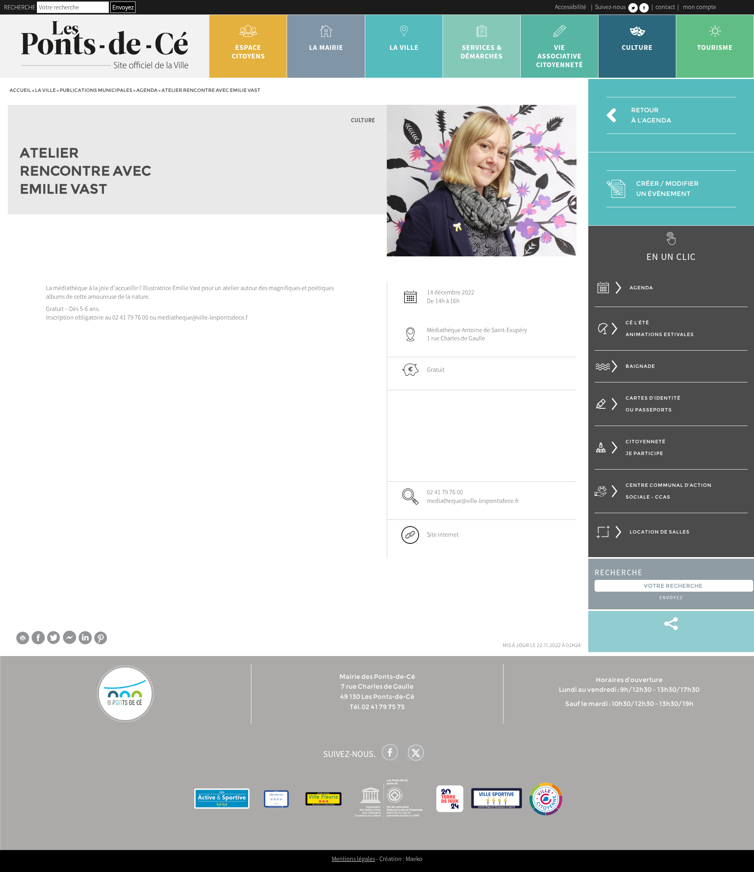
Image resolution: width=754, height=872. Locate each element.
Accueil (20, 90)
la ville (404, 47)
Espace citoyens (248, 51)
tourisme (715, 47)
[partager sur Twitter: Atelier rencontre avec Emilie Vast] (53, 637)
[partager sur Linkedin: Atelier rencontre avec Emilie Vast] (85, 637)
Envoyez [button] (123, 7)
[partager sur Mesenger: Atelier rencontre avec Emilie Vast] (69, 639)
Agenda (146, 90)
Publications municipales (96, 90)
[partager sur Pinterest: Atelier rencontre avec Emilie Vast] (101, 637)
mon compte (699, 7)
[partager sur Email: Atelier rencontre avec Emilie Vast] (22, 639)
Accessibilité (570, 7)
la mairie (326, 47)
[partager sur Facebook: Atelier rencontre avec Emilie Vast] (38, 637)
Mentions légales (353, 859)
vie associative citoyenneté (559, 56)
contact (665, 7)
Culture (637, 47)
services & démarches (482, 51)
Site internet (443, 534)
